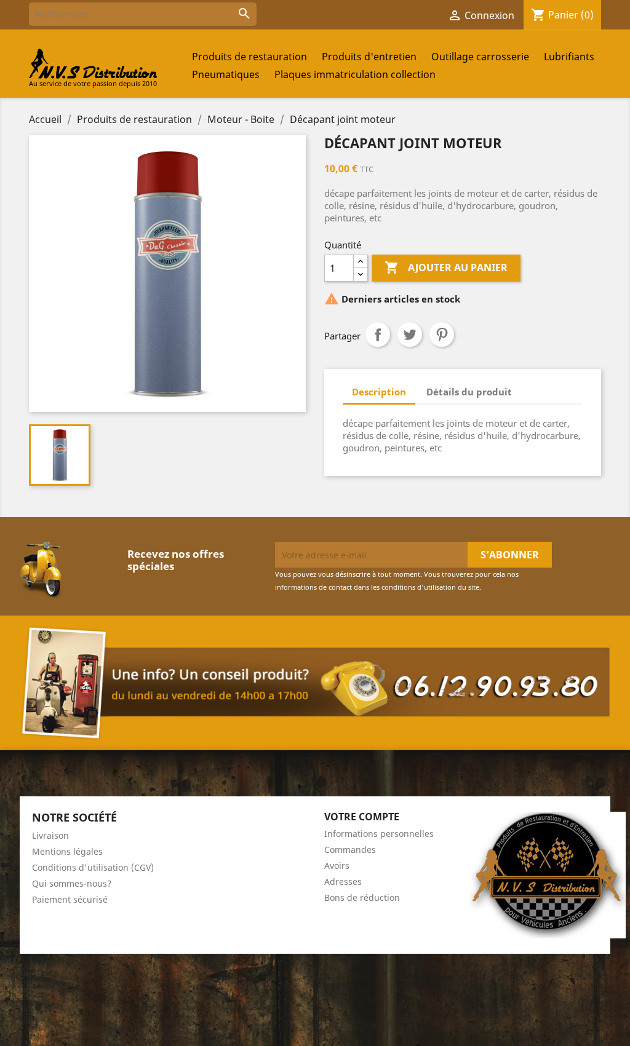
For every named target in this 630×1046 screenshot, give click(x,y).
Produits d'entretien (369, 56)
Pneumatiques (226, 74)
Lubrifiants (569, 56)
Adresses (343, 881)
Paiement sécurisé (70, 899)
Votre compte (361, 816)
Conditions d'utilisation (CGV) (93, 867)
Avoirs (336, 865)
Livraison (50, 835)
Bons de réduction (362, 897)
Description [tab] (379, 392)
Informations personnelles (379, 833)
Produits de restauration (249, 56)
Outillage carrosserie (480, 56)
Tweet (409, 334)
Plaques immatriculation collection (355, 74)
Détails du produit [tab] (469, 392)
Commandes (350, 849)
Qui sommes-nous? (71, 883)
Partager (377, 334)
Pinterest (441, 334)
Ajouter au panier (446, 267)
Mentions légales (67, 851)
